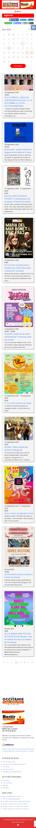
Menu (18, 11)
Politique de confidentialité (12, 772)
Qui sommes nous (9, 762)
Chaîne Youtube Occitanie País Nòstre (16, 809)
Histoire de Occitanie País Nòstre (14, 764)
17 (21, 662)
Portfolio (6, 788)
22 (32, 53)
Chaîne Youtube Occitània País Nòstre (16, 806)
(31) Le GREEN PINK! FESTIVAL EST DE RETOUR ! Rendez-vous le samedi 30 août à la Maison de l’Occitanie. (18, 638)
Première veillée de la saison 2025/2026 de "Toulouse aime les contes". (18, 337)
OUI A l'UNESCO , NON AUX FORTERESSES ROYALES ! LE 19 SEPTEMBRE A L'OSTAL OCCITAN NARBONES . (18, 101)
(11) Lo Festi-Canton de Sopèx (18, 403)
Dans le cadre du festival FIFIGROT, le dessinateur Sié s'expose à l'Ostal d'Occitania (17, 199)
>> (32, 662)
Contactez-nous (8, 769)
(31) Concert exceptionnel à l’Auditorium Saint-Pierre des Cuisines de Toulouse (17, 268)
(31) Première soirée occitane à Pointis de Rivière (18, 576)
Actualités (6, 780)
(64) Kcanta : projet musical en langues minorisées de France (18, 151)
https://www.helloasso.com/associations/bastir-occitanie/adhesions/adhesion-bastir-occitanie (18, 750)
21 (27, 53)
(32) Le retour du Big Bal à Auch (18, 513)
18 (25, 662)
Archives (18, 66)
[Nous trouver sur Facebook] (18, 825)
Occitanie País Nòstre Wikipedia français (16, 801)
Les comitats (7, 783)
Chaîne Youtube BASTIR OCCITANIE (15, 804)
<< (4, 662)
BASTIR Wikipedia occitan (11, 796)
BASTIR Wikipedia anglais (11, 799)
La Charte (6, 767)
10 (9, 48)
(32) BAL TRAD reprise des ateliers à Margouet (16, 448)
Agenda (5, 785)
